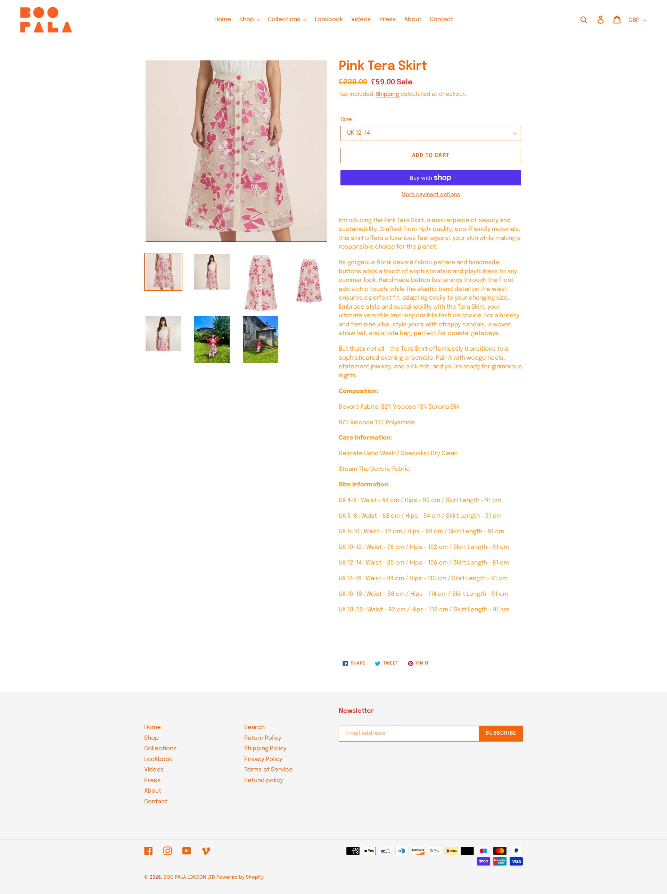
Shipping (387, 94)
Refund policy (263, 781)
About (152, 791)
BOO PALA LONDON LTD (189, 877)
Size (346, 120)
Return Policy (262, 738)
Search (254, 727)
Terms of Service (268, 770)
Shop (151, 738)
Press (152, 781)
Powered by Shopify (240, 877)
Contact (155, 802)
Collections (160, 749)
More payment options (431, 195)
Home (152, 727)
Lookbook (158, 759)
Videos (154, 770)
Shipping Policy (265, 749)
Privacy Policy (263, 759)
